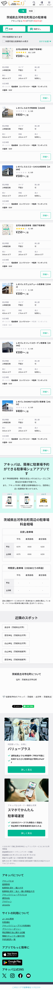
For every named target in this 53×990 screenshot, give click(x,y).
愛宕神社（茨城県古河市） (15, 635)
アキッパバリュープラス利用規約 (16, 925)
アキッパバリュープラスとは (14, 894)
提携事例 (6, 884)
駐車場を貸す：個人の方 (12, 887)
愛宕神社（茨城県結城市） (15, 659)
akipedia (6, 904)
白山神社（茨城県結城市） (15, 651)
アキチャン (7, 901)
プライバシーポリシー (11, 929)
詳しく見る (26, 769)
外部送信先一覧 (8, 939)
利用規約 (6, 922)
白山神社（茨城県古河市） (15, 643)
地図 (31, 11)
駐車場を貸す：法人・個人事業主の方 (18, 891)
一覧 (22, 11)
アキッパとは (8, 881)
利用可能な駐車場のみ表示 (16, 41)
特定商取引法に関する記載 (13, 932)
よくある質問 (8, 918)
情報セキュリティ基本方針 (13, 936)
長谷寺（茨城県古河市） (14, 627)
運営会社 (6, 898)
